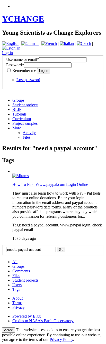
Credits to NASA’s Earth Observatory (43, 321)
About (17, 298)
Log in (7, 53)
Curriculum (21, 119)
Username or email (22, 59)
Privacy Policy (61, 339)
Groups (18, 100)
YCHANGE (23, 18)
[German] (30, 43)
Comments (21, 271)
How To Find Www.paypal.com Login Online (50, 184)
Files (26, 137)
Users (17, 285)
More (16, 128)
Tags (16, 289)
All (14, 262)
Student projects (25, 105)
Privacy (18, 307)
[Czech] (84, 43)
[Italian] (67, 43)
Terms (17, 303)
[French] (49, 43)
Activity (29, 132)
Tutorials (19, 114)
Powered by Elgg (26, 316)
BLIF (16, 109)
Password (15, 65)
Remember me (24, 70)
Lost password (28, 80)
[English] (10, 43)
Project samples (25, 123)
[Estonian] (11, 48)
